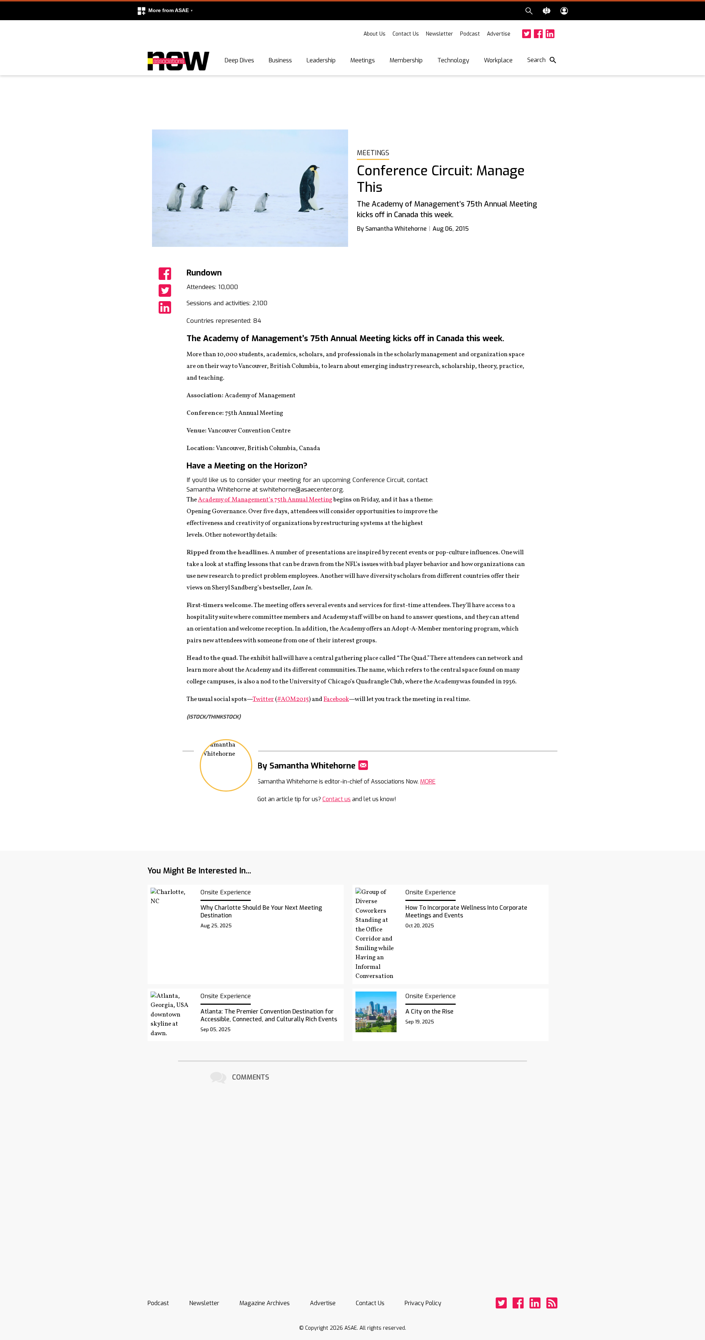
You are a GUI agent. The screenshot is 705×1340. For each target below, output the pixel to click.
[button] (165, 10)
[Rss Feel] (551, 1302)
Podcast (470, 33)
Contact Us (406, 33)
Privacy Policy (423, 1303)
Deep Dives (239, 60)
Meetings (362, 60)
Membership (406, 60)
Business (280, 60)
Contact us (336, 799)
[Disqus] (352, 1178)
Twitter (263, 699)
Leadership (321, 60)
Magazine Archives (264, 1303)
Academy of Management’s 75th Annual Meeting (265, 500)
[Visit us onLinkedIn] (550, 33)
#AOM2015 (293, 699)
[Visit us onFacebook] (538, 33)
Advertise (498, 33)
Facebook (336, 699)
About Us (375, 33)
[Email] (363, 765)
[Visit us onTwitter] (526, 33)
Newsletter (439, 33)
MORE (427, 781)
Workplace (498, 60)
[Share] (165, 273)
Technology (453, 60)
